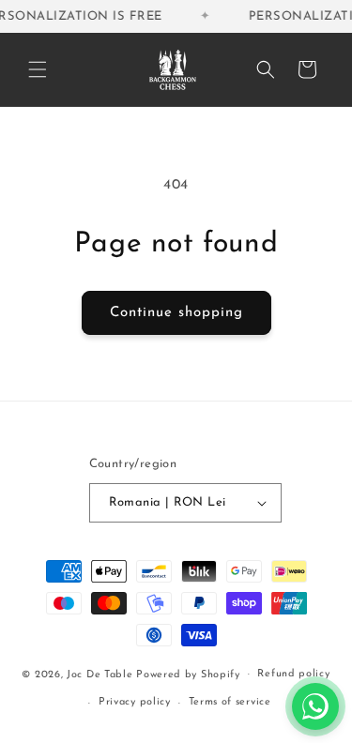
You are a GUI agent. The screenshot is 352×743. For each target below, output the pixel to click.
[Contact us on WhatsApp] (315, 706)
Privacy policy (135, 702)
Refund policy (293, 674)
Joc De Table (99, 674)
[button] (37, 69)
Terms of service (230, 702)
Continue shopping (176, 313)
